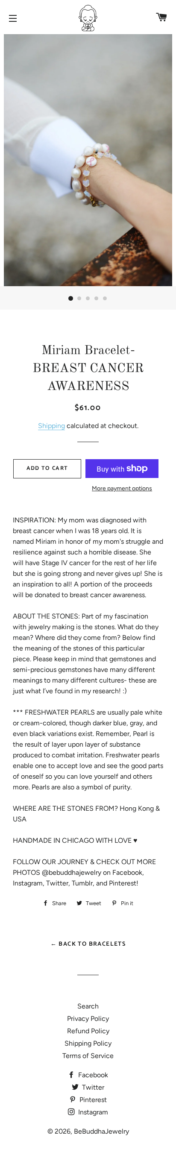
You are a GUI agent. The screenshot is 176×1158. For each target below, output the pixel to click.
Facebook (92, 1075)
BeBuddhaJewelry (101, 1131)
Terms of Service (88, 1056)
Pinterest (92, 1100)
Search (88, 1006)
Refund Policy (88, 1031)
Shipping (51, 426)
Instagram (92, 1112)
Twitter (92, 1087)
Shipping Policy (88, 1043)
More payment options (122, 488)
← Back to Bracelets (88, 944)
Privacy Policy (88, 1018)
